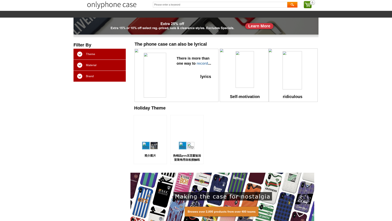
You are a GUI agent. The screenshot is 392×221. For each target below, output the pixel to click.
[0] (308, 4)
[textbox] (220, 5)
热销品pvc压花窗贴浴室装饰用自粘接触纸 (187, 157)
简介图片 (150, 155)
